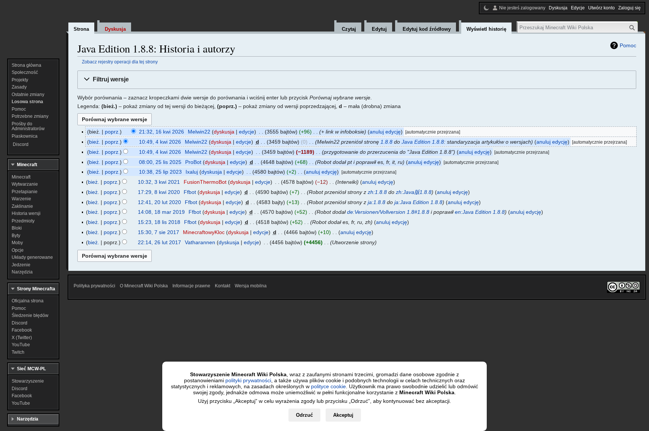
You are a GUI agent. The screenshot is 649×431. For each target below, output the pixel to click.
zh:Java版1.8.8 (414, 192)
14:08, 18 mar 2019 (161, 212)
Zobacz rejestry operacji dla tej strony (120, 61)
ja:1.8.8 (376, 202)
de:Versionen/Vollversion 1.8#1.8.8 (388, 212)
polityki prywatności (248, 380)
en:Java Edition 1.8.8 (480, 212)
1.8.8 (386, 142)
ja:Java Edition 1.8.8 (418, 202)
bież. (94, 142)
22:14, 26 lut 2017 (159, 242)
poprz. (112, 132)
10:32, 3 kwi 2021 (159, 182)
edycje (246, 132)
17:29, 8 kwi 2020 (159, 192)
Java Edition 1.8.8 (422, 142)
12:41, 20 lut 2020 (159, 202)
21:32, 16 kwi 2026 (161, 132)
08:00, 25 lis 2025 (160, 162)
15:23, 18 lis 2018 (159, 222)
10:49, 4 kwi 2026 (160, 142)
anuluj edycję (385, 132)
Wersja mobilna (251, 285)
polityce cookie (328, 386)
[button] (357, 79)
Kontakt (222, 285)
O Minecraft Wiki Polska (144, 285)
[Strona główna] (33, 26)
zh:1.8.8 (377, 192)
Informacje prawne (191, 285)
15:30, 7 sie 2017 (158, 232)
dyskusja (224, 132)
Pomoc (628, 45)
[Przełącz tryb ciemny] (486, 8)
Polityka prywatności (94, 285)
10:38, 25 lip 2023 (160, 172)
